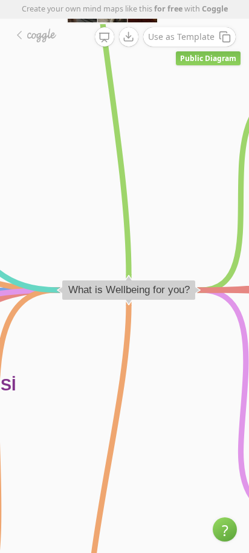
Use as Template (181, 36)
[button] (225, 529)
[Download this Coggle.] (128, 37)
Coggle (215, 9)
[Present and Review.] (104, 37)
